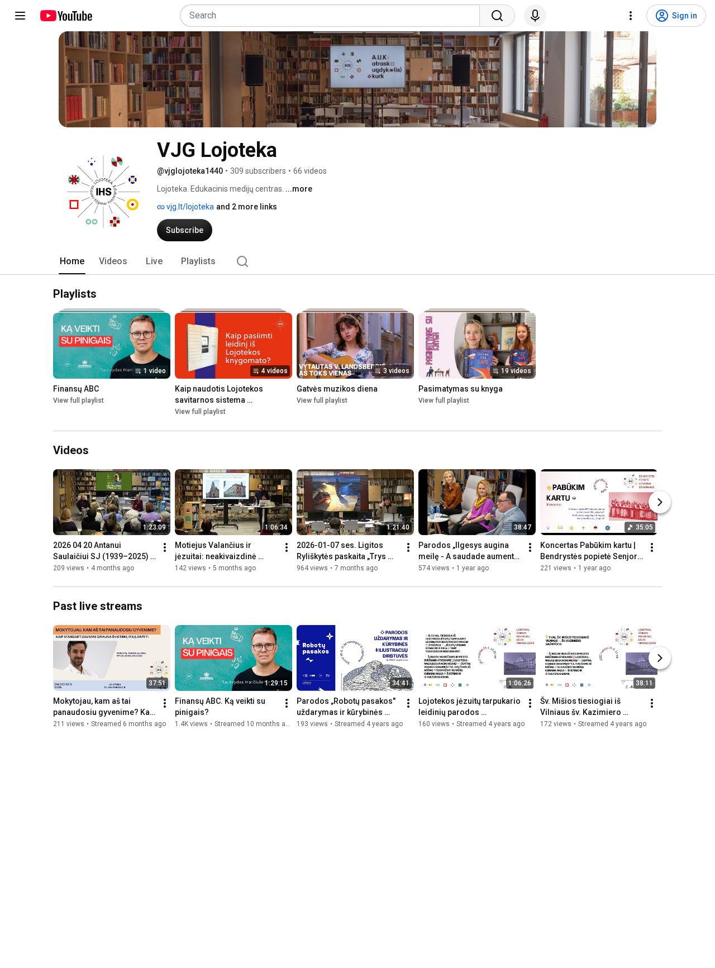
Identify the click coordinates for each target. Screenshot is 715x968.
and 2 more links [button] (246, 206)
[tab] (72, 261)
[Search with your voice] (535, 15)
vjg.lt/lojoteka (189, 206)
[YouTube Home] (65, 15)
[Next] (660, 502)
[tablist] (357, 261)
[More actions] (165, 547)
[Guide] (20, 15)
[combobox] (333, 15)
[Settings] (630, 15)
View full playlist (78, 401)
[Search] (497, 15)
